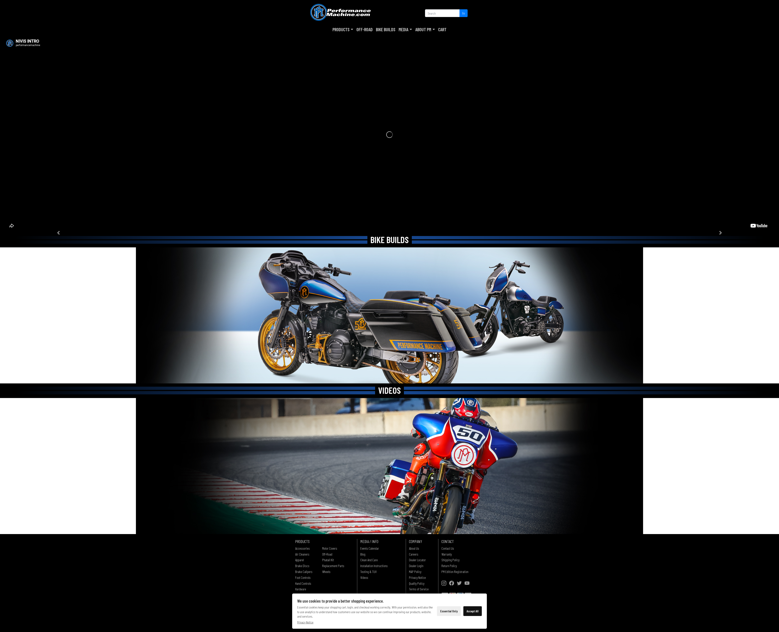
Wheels (326, 572)
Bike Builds (385, 29)
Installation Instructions (374, 566)
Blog (362, 554)
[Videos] (389, 466)
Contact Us (447, 548)
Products (341, 29)
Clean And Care (369, 560)
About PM (423, 29)
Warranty (446, 554)
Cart (442, 29)
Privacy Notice (417, 577)
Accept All (473, 611)
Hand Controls (303, 583)
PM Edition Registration (454, 572)
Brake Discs (302, 566)
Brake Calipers (303, 572)
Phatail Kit (328, 560)
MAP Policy (415, 572)
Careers (413, 554)
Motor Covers (329, 548)
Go (463, 13)
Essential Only (449, 611)
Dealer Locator (417, 560)
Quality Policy (416, 583)
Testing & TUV (368, 572)
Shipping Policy (450, 560)
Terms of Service (419, 589)
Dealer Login (416, 566)
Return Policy (449, 566)
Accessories (302, 548)
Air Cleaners (302, 554)
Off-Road (364, 29)
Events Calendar (369, 548)
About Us (414, 548)
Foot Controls (303, 577)
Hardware (300, 589)
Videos (364, 577)
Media (403, 29)
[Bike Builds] (389, 315)
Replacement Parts (333, 566)
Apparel (299, 560)
